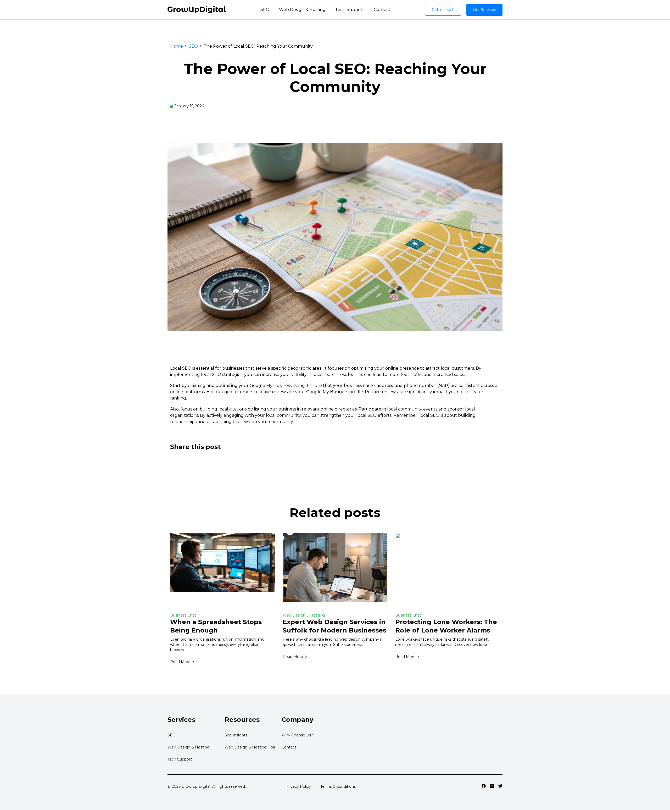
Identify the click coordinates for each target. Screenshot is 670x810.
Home (176, 46)
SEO (265, 9)
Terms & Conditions (338, 786)
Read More (180, 661)
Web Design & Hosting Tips (250, 747)
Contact (382, 9)
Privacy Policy (298, 786)
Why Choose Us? (297, 735)
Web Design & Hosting (302, 9)
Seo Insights (236, 735)
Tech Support (349, 9)
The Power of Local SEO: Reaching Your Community (335, 78)
